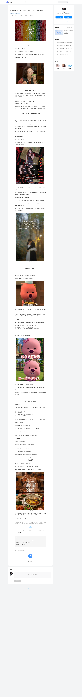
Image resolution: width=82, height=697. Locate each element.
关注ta (59, 17)
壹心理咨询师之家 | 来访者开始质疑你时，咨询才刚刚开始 (64, 52)
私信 (68, 17)
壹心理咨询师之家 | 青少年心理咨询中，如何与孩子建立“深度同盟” (64, 55)
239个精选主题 (69, 27)
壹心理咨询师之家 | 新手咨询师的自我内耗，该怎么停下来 (64, 49)
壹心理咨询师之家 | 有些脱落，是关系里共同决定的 (64, 46)
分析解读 (11, 13)
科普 (64, 12)
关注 (66, 32)
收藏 (31, 561)
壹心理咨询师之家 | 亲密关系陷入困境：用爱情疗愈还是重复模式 (64, 43)
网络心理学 (17, 13)
